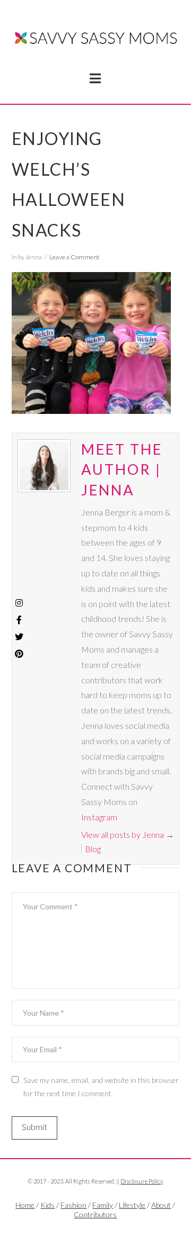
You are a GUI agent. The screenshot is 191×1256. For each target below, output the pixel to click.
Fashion (73, 1204)
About (161, 1204)
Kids (47, 1204)
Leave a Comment (74, 257)
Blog (93, 849)
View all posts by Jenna (127, 834)
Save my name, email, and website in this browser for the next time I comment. (101, 1087)
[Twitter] (95, 1232)
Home (24, 1204)
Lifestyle (132, 1204)
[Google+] (107, 1232)
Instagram (99, 817)
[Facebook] (84, 1232)
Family (102, 1204)
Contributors (95, 1214)
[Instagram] (19, 602)
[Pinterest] (19, 653)
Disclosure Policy (141, 1181)
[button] (95, 78)
